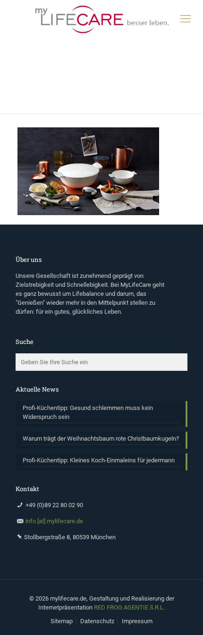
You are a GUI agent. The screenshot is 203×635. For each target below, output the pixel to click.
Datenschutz (97, 621)
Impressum (137, 621)
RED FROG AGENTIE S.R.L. (129, 607)
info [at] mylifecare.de (54, 521)
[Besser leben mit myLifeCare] (101, 19)
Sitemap (62, 621)
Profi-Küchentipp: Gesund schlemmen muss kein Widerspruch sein (88, 412)
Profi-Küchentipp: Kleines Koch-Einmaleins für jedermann (99, 460)
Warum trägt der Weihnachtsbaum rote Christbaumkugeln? (101, 438)
